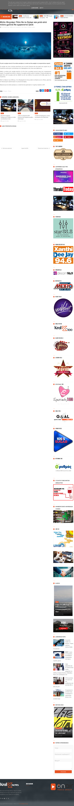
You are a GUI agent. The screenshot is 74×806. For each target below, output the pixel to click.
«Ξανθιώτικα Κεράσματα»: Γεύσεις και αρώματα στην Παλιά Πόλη (42, 116)
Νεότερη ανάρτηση (7, 148)
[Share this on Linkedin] (50, 90)
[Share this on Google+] (45, 90)
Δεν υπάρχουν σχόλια (30, 27)
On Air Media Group (23, 803)
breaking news (6, 17)
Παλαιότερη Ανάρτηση (43, 148)
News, (9, 91)
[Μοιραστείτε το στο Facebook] (41, 90)
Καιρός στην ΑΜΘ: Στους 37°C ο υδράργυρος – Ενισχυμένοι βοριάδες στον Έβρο (62, 608)
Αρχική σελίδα (24, 148)
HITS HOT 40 (58, 728)
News (20, 16)
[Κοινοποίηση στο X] (43, 90)
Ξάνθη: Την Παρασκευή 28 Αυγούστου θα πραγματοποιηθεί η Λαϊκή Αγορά (25, 117)
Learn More (34, 8)
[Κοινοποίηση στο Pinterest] (48, 90)
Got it (41, 8)
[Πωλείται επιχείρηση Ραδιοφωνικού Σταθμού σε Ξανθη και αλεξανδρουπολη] (8, 117)
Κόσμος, (5, 91)
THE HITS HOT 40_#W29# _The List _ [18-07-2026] (62, 732)
